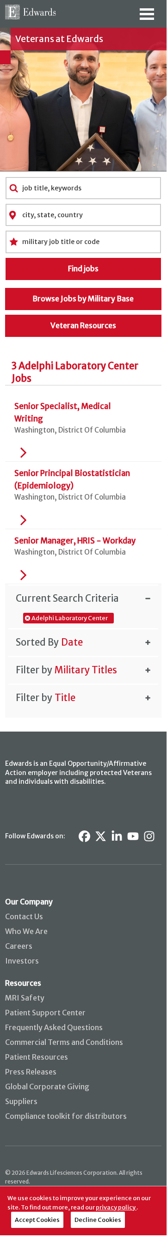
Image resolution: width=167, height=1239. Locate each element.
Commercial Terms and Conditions (64, 1042)
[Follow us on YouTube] (133, 836)
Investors (22, 960)
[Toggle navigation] (146, 17)
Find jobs (83, 268)
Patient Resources (36, 1057)
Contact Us (24, 916)
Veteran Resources (83, 325)
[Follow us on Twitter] (100, 836)
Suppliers (21, 1101)
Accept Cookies (37, 1219)
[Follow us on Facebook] (84, 836)
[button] (83, 598)
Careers (18, 946)
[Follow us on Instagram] (149, 836)
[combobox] (83, 188)
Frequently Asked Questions (54, 1027)
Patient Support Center (45, 1012)
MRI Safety (24, 997)
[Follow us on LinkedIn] (117, 836)
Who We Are (26, 931)
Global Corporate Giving (47, 1086)
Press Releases (30, 1071)
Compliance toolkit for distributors (66, 1116)
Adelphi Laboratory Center (69, 618)
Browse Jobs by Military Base (83, 298)
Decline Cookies (97, 1219)
